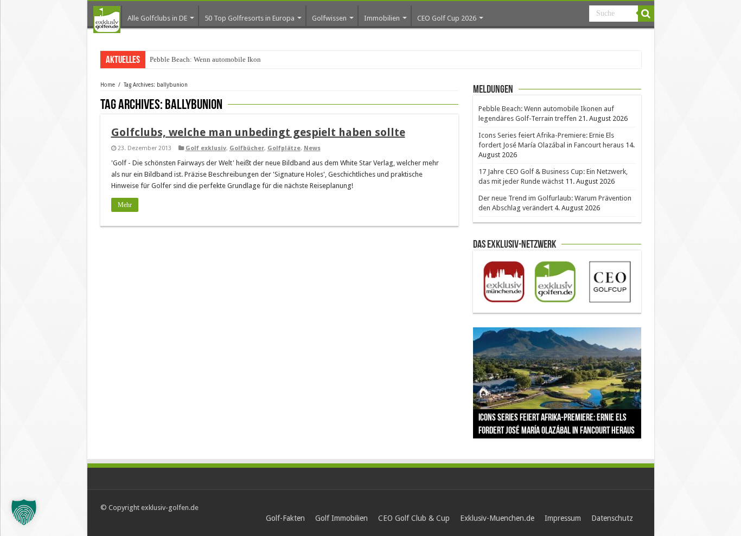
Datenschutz (612, 518)
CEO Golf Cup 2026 (446, 18)
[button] (24, 512)
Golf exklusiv (206, 148)
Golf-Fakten (285, 518)
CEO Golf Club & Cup (414, 518)
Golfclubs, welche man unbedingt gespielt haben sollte (258, 132)
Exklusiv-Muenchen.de (497, 518)
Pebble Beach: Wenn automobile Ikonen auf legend (225, 59)
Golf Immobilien (341, 518)
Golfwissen (329, 18)
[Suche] (646, 13)
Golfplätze (284, 148)
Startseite (107, 19)
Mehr (125, 205)
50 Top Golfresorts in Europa (250, 18)
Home (107, 85)
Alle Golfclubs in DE (157, 18)
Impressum (563, 518)
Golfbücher (246, 148)
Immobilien (382, 18)
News (312, 148)
